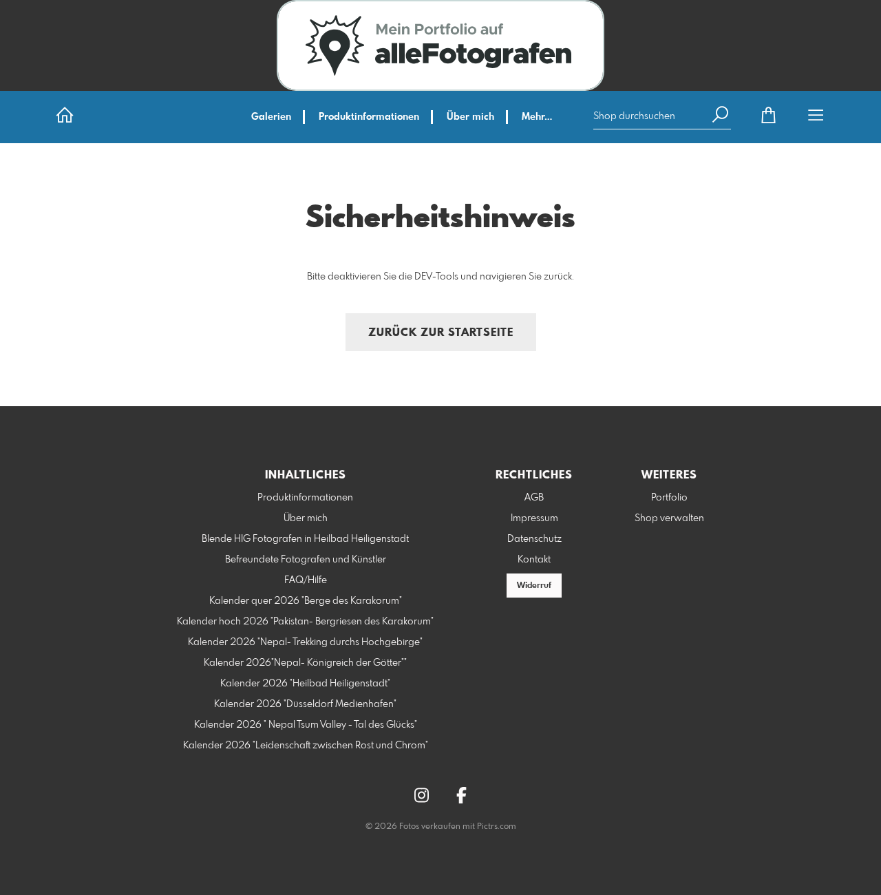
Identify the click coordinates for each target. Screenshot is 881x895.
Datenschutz (534, 539)
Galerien (271, 117)
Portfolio (669, 498)
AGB (534, 498)
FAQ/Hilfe (305, 580)
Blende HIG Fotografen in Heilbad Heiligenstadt (305, 539)
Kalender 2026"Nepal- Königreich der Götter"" (305, 663)
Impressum (534, 518)
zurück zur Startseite (440, 333)
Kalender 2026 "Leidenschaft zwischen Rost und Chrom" (305, 745)
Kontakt (534, 560)
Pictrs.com (496, 827)
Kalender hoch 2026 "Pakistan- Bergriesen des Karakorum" (305, 621)
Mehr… (537, 117)
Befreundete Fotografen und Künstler (305, 560)
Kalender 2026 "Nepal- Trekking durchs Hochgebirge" (305, 642)
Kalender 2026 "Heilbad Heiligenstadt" (305, 683)
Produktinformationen (369, 117)
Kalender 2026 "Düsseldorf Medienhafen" (305, 704)
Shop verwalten (669, 518)
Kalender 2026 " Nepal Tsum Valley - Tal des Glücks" (305, 725)
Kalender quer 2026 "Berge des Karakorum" (305, 601)
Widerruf (534, 586)
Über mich (470, 117)
